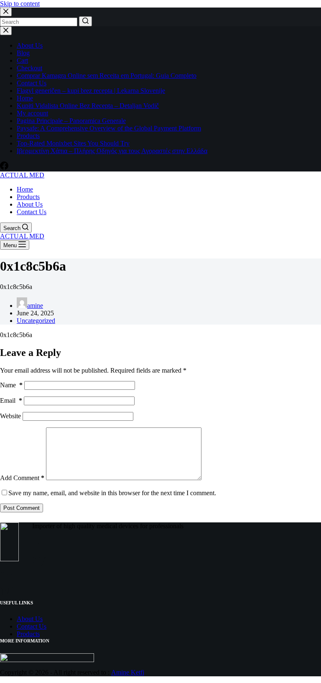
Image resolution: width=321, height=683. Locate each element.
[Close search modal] (6, 12)
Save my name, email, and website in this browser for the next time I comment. (112, 492)
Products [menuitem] (28, 196)
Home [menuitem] (25, 189)
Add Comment (22, 477)
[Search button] (85, 21)
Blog (23, 52)
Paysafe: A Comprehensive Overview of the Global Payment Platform (109, 128)
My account (32, 113)
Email (11, 400)
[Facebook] (4, 167)
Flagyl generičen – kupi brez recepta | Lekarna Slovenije (91, 90)
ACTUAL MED (22, 175)
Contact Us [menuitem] (31, 211)
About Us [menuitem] (30, 204)
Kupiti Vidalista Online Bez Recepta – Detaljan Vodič (88, 105)
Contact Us (31, 83)
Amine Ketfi (127, 672)
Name (11, 385)
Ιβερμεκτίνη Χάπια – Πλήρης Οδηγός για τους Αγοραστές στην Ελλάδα (112, 150)
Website (10, 416)
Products (28, 135)
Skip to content (20, 3)
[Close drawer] (6, 30)
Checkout (29, 68)
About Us (30, 45)
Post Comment (21, 508)
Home (25, 98)
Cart (22, 60)
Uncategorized (36, 320)
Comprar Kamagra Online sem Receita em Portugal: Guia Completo (106, 75)
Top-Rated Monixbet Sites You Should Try (73, 143)
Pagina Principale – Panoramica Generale (71, 120)
